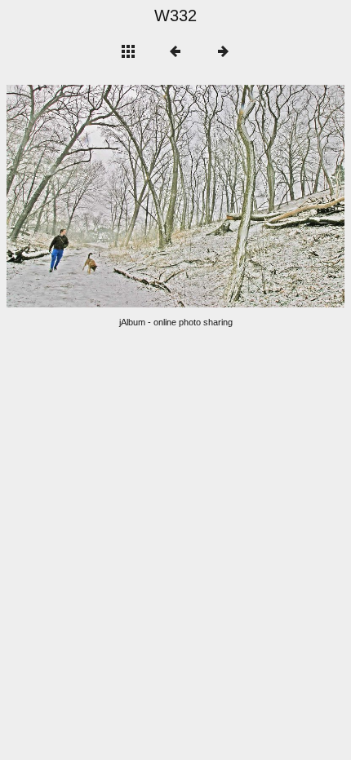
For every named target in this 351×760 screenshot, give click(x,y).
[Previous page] (74, 196)
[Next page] (243, 196)
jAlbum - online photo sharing (176, 322)
